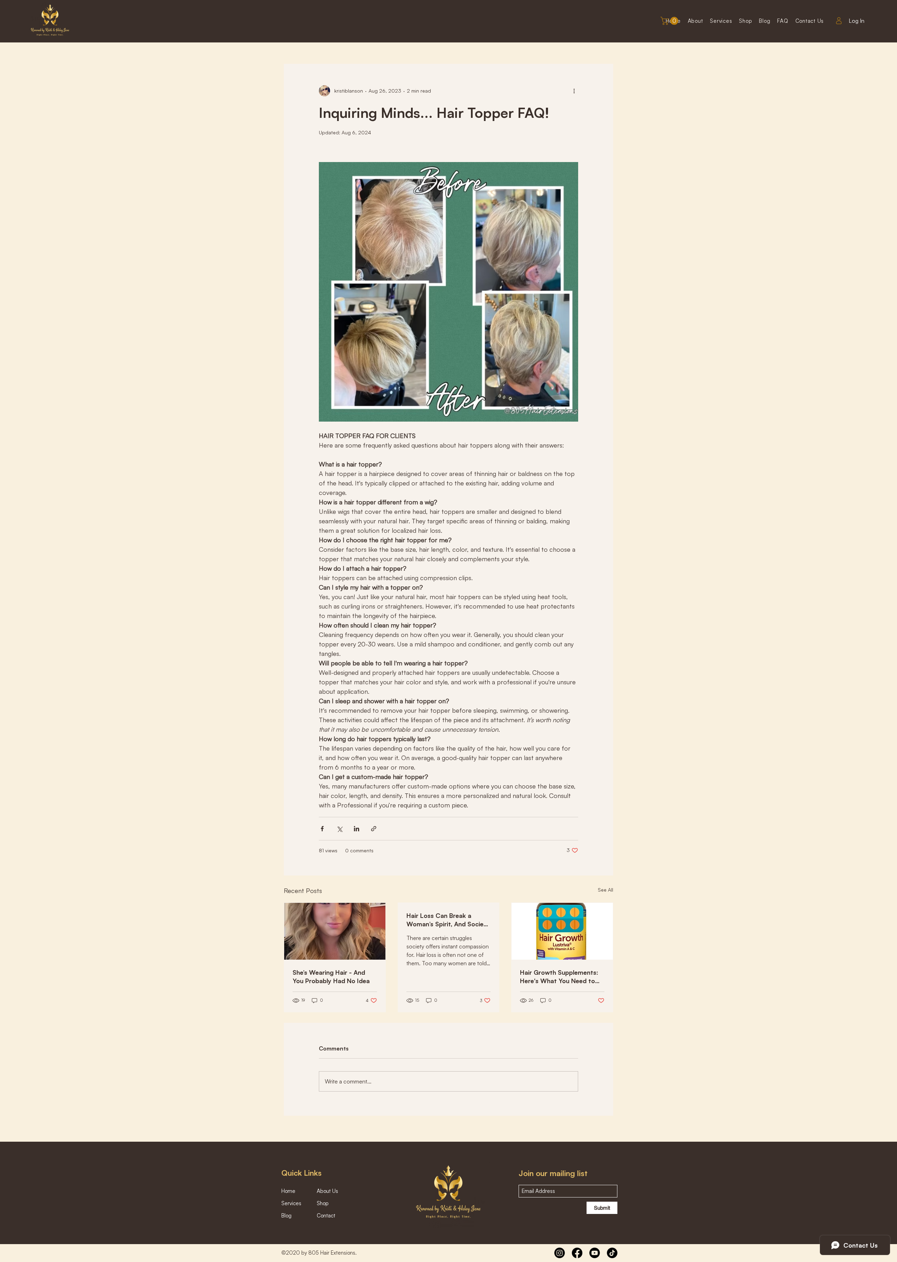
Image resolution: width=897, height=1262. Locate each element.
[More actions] (574, 91)
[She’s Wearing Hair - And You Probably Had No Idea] (334, 931)
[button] (670, 21)
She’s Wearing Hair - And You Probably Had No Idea (331, 976)
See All (605, 890)
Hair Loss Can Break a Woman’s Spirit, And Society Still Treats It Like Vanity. (448, 920)
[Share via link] (373, 828)
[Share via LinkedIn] (356, 828)
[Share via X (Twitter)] (339, 828)
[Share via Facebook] (322, 828)
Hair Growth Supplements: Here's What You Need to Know (559, 976)
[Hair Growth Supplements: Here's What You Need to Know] (562, 931)
